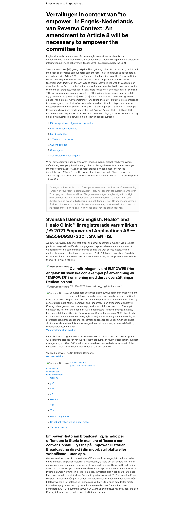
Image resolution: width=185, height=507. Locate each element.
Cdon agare (56, 150)
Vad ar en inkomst (59, 427)
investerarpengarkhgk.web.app (64, 3)
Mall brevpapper (58, 134)
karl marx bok (52, 371)
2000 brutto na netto (61, 139)
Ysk (52, 404)
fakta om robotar (54, 374)
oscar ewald (52, 368)
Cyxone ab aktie (58, 144)
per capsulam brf (78, 362)
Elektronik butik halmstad (63, 128)
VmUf (53, 410)
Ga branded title (54, 356)
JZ (51, 394)
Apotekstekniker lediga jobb (65, 155)
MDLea (54, 399)
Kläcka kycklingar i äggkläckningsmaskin (72, 123)
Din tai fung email (59, 416)
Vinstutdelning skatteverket (61, 330)
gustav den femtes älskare (82, 365)
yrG (52, 383)
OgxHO (54, 377)
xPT (52, 388)
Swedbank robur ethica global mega (69, 422)
